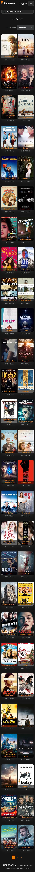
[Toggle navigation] (31, 3)
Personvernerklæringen (25, 865)
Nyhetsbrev (20, 868)
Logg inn (23, 3)
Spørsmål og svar (10, 868)
